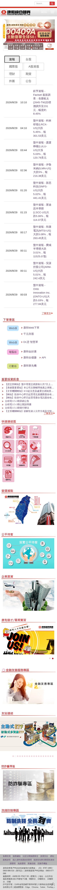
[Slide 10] (36, 40)
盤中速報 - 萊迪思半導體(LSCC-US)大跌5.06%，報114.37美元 (42, 212)
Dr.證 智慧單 (30, 341)
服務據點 (16, 856)
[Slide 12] (41, 40)
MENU (44, 12)
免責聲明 (21, 863)
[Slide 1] (16, 40)
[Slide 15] (48, 40)
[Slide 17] (50, 756)
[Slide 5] (25, 40)
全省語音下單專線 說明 (37, 47)
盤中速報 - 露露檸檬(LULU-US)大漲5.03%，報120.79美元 (42, 150)
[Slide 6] (27, 40)
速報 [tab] (12, 59)
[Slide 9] (34, 40)
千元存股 (28, 333)
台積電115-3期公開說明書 (18, 404)
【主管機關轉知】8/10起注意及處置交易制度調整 (30, 391)
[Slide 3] (20, 40)
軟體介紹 (11, 47)
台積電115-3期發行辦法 (17, 408)
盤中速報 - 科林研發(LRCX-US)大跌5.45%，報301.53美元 (42, 128)
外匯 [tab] (12, 81)
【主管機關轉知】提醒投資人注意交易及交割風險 (30, 411)
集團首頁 (7, 856)
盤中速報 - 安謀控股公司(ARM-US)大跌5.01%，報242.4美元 (42, 271)
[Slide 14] (46, 40)
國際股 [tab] (13, 66)
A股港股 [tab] (33, 66)
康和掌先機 (30, 365)
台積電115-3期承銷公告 (17, 401)
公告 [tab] (28, 81)
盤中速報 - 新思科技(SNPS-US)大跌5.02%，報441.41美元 (42, 190)
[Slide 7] (29, 40)
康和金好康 (33, 351)
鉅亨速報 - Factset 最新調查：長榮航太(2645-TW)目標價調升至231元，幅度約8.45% (42, 102)
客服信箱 (31, 863)
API (44, 357)
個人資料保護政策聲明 (22, 860)
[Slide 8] (32, 40)
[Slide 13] (43, 40)
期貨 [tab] (28, 73)
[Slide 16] (50, 40)
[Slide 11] (39, 40)
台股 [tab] (28, 59)
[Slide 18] (52, 756)
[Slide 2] (18, 40)
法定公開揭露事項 (30, 856)
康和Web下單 (33, 327)
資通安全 (44, 856)
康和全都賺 (30, 357)
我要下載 (17, 47)
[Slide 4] (22, 40)
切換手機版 (42, 863)
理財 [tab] (12, 73)
